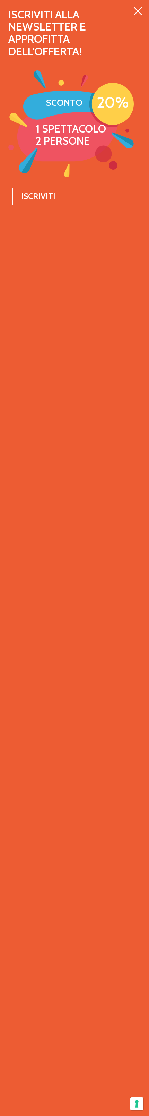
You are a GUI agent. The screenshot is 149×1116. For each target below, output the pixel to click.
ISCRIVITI (38, 196)
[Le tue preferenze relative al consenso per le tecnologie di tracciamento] (136, 1103)
